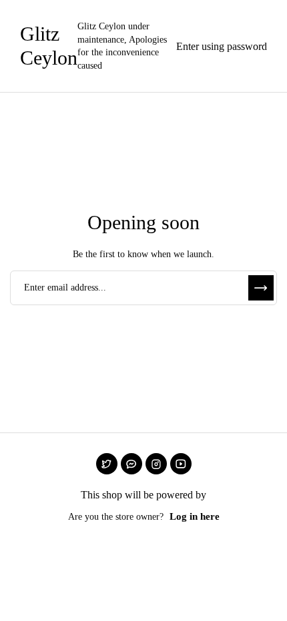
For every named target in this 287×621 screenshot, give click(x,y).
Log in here (195, 516)
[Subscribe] (261, 288)
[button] (218, 46)
